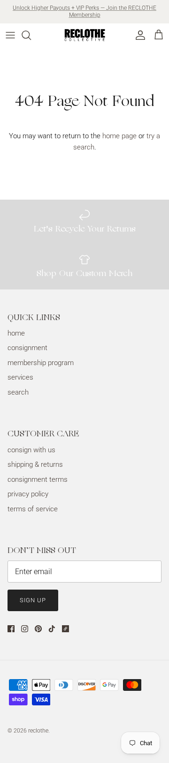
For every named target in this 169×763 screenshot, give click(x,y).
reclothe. (39, 730)
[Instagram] (24, 628)
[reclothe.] (84, 35)
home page (119, 136)
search (18, 392)
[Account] (138, 35)
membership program (41, 363)
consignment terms (38, 479)
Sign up (33, 600)
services (20, 377)
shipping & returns (35, 464)
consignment (27, 348)
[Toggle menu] (10, 35)
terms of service (33, 509)
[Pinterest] (38, 628)
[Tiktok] (51, 628)
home (16, 333)
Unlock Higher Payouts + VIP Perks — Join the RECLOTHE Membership (84, 12)
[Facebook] (11, 628)
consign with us (31, 450)
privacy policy (28, 494)
